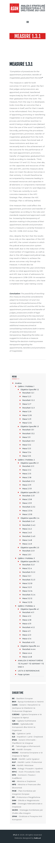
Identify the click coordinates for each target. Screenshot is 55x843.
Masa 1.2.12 (27, 423)
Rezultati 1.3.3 (28, 441)
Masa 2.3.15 (27, 514)
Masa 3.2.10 (27, 583)
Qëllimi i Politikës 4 (26, 606)
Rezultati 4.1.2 (28, 627)
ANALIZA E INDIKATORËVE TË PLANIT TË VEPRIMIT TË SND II (31, 663)
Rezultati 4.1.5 (28, 642)
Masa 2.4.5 (27, 532)
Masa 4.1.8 (26, 620)
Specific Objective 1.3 (32, 41)
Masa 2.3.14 (27, 511)
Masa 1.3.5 (26, 456)
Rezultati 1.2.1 (28, 393)
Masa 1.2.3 (26, 396)
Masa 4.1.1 (26, 631)
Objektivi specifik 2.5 (30, 547)
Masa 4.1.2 (26, 616)
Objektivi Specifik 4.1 (30, 609)
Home (14, 41)
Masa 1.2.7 (26, 404)
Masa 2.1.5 (26, 473)
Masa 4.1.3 (26, 635)
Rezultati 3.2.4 (28, 595)
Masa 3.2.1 (26, 576)
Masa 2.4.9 (27, 544)
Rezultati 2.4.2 (28, 525)
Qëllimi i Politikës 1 (26, 386)
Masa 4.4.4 (27, 653)
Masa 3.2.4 (27, 568)
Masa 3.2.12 (27, 598)
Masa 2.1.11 (26, 485)
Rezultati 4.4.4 (28, 649)
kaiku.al (37, 838)
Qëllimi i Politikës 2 (26, 460)
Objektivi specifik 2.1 (30, 463)
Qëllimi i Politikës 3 (26, 558)
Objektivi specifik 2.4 (30, 518)
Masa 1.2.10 (27, 415)
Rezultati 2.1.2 (28, 481)
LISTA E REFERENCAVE (29, 671)
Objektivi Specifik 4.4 (30, 646)
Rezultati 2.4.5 (28, 536)
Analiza (18, 383)
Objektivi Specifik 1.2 (30, 389)
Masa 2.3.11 (27, 503)
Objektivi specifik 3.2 (30, 561)
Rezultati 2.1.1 (28, 466)
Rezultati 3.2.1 (28, 565)
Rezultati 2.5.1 (28, 551)
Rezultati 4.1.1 (28, 612)
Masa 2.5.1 (26, 554)
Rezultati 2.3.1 (28, 496)
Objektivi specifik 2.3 (30, 492)
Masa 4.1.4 (26, 638)
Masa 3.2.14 (27, 591)
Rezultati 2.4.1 (28, 521)
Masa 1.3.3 (26, 448)
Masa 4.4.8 (27, 657)
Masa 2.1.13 (27, 488)
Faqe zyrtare (24, 674)
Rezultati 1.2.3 (28, 408)
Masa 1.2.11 (26, 419)
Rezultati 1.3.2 (28, 433)
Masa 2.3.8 (27, 499)
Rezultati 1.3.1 (28, 430)
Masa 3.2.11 (27, 587)
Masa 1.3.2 (26, 445)
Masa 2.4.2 (27, 529)
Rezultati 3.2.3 (28, 580)
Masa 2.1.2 (26, 470)
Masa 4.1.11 (26, 623)
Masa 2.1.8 (26, 477)
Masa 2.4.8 (27, 540)
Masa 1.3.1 (26, 437)
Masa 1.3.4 (26, 452)
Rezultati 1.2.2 (28, 400)
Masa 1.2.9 (26, 411)
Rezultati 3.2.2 (28, 572)
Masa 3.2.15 (27, 602)
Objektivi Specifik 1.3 (30, 426)
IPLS (15, 835)
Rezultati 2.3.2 (28, 507)
